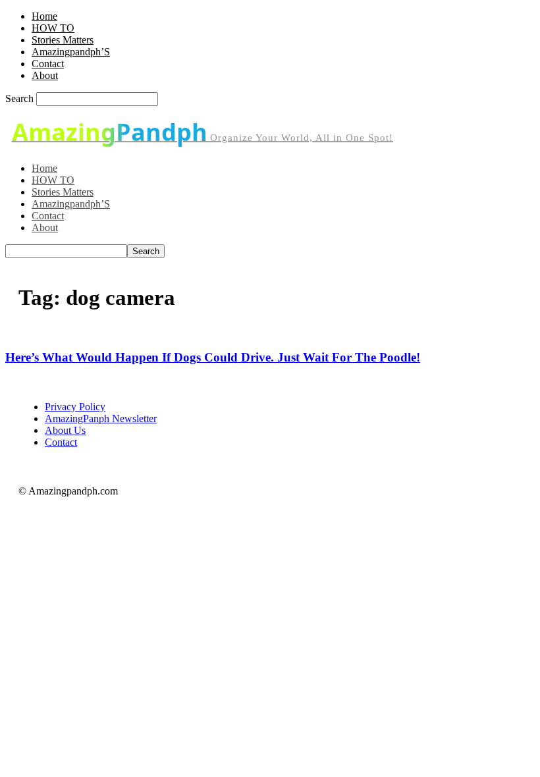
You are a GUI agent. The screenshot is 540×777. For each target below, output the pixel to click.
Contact (48, 63)
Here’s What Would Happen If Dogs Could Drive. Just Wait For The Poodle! (212, 357)
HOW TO (53, 28)
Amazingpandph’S (71, 51)
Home (44, 16)
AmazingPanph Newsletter (101, 418)
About (45, 75)
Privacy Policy (75, 406)
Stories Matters (63, 39)
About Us (65, 430)
